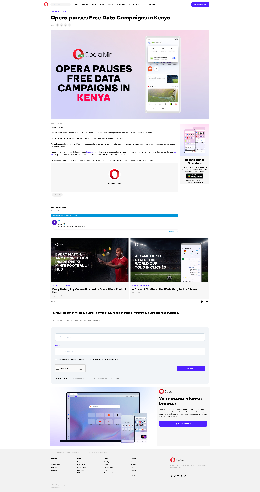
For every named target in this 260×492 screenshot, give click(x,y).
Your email (59, 345)
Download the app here (195, 182)
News (77, 4)
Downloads (151, 4)
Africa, (54, 12)
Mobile (93, 4)
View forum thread (173, 231)
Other (135, 4)
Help (79, 458)
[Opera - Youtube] (178, 476)
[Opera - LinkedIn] (181, 476)
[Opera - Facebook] (171, 476)
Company (134, 458)
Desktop (85, 4)
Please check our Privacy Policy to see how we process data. (96, 378)
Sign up (191, 368)
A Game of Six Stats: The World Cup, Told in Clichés (164, 289)
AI (129, 4)
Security (102, 4)
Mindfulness (121, 4)
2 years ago (70, 220)
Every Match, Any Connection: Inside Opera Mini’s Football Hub (89, 291)
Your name (59, 331)
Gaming (111, 4)
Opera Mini (63, 12)
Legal (106, 458)
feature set (90, 152)
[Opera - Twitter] (174, 476)
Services (54, 458)
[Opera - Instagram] (185, 476)
